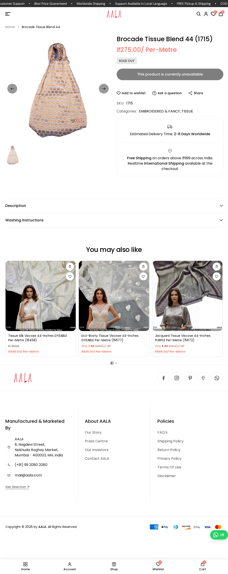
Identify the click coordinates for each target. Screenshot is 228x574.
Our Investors (96, 449)
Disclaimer (166, 475)
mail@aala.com (28, 475)
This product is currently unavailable (170, 74)
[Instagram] (177, 378)
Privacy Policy (169, 458)
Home (10, 27)
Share (198, 93)
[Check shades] (70, 267)
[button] (198, 14)
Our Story (93, 432)
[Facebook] (163, 378)
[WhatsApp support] (217, 378)
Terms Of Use (169, 467)
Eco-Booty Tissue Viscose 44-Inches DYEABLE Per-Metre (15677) (109, 338)
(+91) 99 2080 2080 (31, 464)
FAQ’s (162, 432)
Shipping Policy (170, 441)
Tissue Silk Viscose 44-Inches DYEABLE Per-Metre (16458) (37, 338)
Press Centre (96, 441)
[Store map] (203, 378)
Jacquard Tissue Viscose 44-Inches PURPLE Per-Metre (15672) (182, 338)
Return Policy (168, 449)
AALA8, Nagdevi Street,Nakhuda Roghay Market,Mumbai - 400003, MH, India (39, 447)
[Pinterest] (190, 378)
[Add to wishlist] (70, 276)
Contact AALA (97, 458)
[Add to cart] (217, 267)
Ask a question (170, 93)
